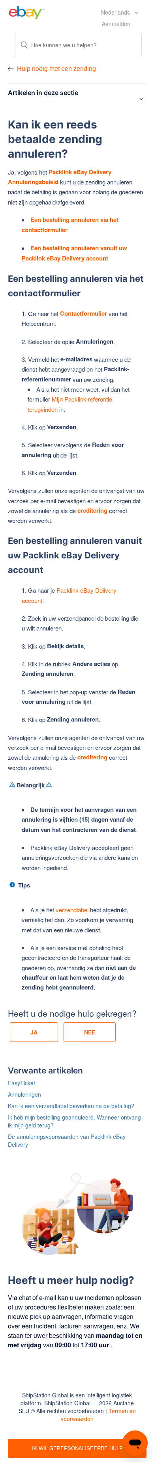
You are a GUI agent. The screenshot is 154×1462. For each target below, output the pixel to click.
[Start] (26, 11)
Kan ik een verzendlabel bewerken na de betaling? (71, 1106)
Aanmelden (116, 24)
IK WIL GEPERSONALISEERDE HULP (77, 1448)
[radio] (34, 1032)
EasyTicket (21, 1083)
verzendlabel (72, 910)
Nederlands (116, 12)
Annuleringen (24, 1094)
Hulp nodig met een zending (56, 68)
